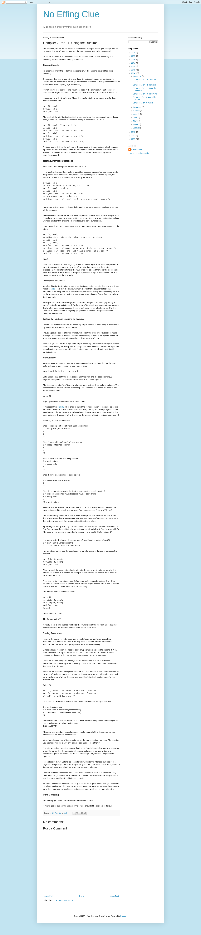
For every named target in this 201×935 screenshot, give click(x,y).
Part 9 (52, 289)
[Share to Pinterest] (85, 813)
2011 (133, 139)
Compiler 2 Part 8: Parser (143, 103)
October (136, 111)
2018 (133, 60)
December (137, 76)
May (135, 121)
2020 (133, 53)
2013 (133, 132)
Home (81, 896)
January (136, 128)
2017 (133, 63)
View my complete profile (138, 153)
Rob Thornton (136, 149)
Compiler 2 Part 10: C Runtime (145, 94)
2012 (133, 136)
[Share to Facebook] (82, 813)
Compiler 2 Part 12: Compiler (144, 85)
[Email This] (74, 813)
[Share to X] (79, 813)
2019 (133, 56)
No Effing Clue (71, 14)
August (136, 114)
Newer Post (48, 896)
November (137, 107)
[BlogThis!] (76, 813)
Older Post (114, 896)
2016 (133, 66)
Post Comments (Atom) (63, 900)
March (136, 124)
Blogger (123, 916)
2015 (133, 70)
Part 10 (61, 407)
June (135, 118)
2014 (133, 73)
